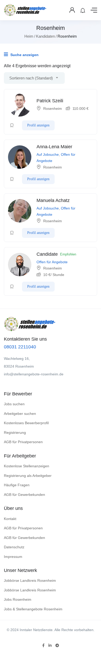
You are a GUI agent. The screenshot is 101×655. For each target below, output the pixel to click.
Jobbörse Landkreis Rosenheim (30, 580)
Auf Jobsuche (48, 154)
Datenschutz (14, 547)
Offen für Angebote (52, 262)
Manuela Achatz (53, 200)
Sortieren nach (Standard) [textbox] (31, 78)
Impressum (13, 557)
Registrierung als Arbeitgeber (28, 476)
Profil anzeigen (38, 125)
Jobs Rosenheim (17, 599)
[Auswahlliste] (12, 125)
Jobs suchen (14, 404)
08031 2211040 (20, 346)
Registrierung (15, 432)
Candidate (47, 254)
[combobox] (34, 78)
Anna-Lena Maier (54, 146)
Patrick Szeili (50, 100)
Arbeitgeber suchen (20, 413)
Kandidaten (45, 36)
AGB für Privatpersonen (23, 442)
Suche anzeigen (24, 55)
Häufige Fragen (17, 485)
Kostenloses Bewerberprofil (26, 423)
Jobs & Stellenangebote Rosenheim (33, 609)
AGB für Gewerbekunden (24, 494)
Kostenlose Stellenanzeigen (26, 466)
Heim (28, 36)
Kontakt (10, 519)
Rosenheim (52, 108)
